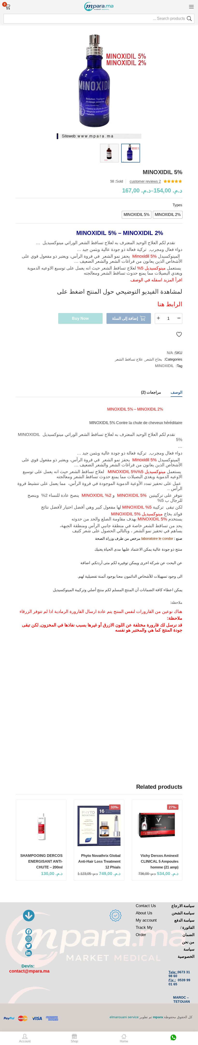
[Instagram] (28, 938)
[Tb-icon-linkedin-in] (28, 953)
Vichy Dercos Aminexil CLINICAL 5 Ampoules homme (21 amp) (159, 861)
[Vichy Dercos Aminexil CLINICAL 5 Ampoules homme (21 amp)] (156, 825)
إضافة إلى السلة (125, 318)
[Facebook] (28, 931)
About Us (144, 913)
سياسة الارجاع (182, 906)
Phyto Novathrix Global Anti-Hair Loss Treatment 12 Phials (99, 861)
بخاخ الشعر (153, 359)
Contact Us (146, 905)
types (177, 205)
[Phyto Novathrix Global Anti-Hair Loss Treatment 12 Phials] (99, 825)
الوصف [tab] (176, 392)
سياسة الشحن (183, 913)
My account (146, 920)
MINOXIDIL (164, 366)
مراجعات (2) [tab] (151, 392)
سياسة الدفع (184, 920)
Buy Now (80, 318)
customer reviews (145, 181)
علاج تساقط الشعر (129, 359)
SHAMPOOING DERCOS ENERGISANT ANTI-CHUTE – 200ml (41, 861)
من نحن (188, 942)
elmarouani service (124, 1017)
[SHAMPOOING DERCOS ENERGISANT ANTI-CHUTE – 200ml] (41, 825)
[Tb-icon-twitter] (28, 946)
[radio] (167, 214)
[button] (8, 6)
